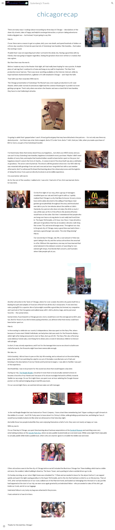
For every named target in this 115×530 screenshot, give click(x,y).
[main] (57, 14)
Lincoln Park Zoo (35, 433)
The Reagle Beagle (26, 373)
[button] (2, 3)
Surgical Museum (76, 430)
